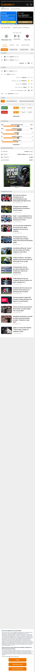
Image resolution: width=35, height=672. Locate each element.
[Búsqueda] (27, 4)
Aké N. (8, 74)
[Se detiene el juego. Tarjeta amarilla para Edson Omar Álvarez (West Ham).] (29, 81)
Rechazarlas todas (17, 664)
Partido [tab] (4, 45)
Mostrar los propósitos (17, 668)
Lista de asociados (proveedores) (10, 656)
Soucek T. (13, 90)
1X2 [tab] (3, 101)
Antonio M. (18, 84)
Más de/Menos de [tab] (12, 101)
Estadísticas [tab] (13, 49)
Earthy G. (24, 84)
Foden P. (16, 93)
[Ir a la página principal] (9, 5)
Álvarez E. (24, 77)
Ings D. (25, 87)
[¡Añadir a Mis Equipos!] (1, 36)
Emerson (18, 77)
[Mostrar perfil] (6, 36)
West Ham (27, 40)
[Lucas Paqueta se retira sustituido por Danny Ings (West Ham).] (29, 87)
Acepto (17, 659)
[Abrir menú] (31, 4)
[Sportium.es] (4, 112)
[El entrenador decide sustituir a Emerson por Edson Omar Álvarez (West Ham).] (29, 77)
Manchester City (6, 40)
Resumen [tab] (4, 49)
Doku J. (16, 60)
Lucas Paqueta (18, 87)
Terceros (13, 645)
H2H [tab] (17, 45)
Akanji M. (13, 74)
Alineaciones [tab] (24, 49)
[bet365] (4, 107)
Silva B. (17, 56)
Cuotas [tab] (12, 45)
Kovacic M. (10, 93)
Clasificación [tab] (25, 45)
